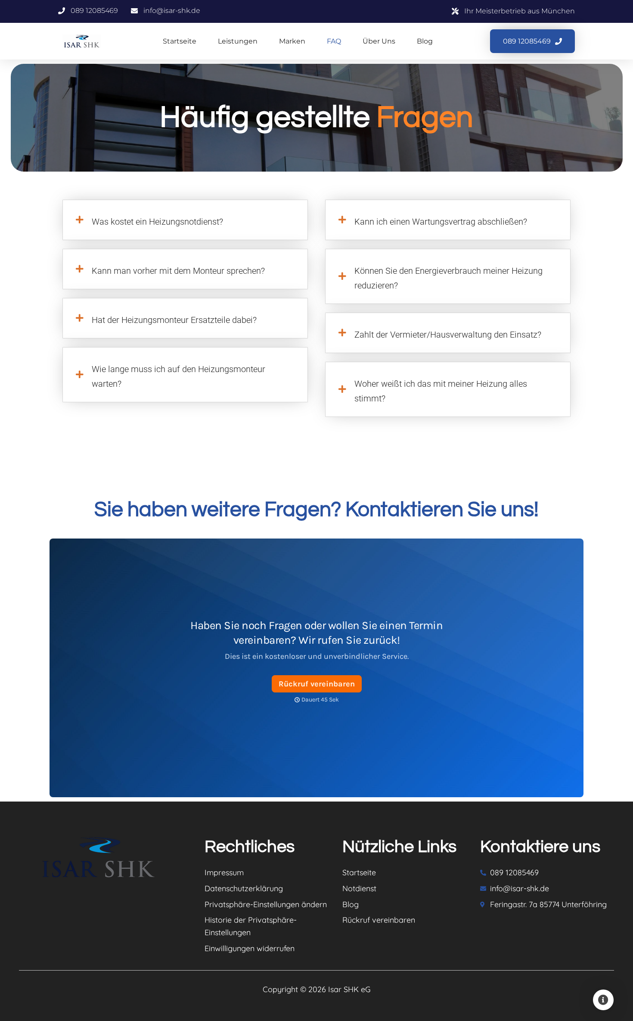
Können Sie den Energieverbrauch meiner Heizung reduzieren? (448, 278)
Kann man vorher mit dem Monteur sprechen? (178, 271)
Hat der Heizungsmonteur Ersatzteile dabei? (174, 320)
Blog (425, 41)
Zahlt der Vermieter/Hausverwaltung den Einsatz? (447, 334)
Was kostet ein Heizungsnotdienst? (157, 221)
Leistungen (238, 41)
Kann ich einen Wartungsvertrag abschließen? (440, 221)
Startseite (179, 41)
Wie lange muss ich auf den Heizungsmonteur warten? (178, 376)
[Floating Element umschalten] (603, 1000)
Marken (292, 41)
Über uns (379, 41)
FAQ (334, 41)
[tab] (185, 220)
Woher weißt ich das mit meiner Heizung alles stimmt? (440, 391)
